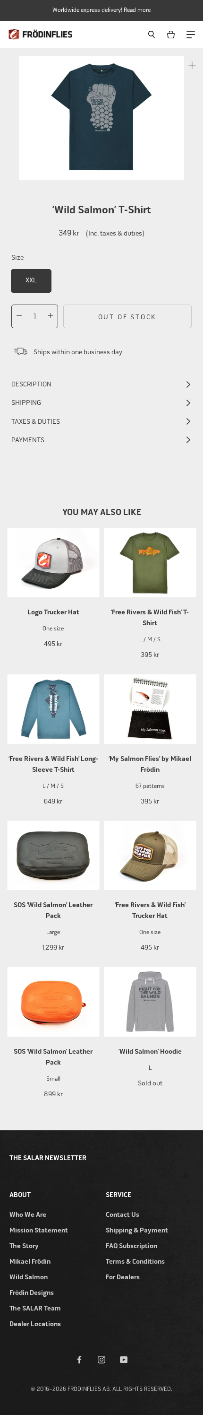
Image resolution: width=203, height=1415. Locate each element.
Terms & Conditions (135, 1262)
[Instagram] (101, 1359)
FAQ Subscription (131, 1246)
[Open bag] (173, 34)
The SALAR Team (35, 1308)
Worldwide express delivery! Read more (101, 10)
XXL (30, 280)
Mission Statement (38, 1230)
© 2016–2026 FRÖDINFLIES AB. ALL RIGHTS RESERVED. (101, 1389)
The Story (24, 1246)
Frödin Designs (31, 1293)
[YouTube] (123, 1359)
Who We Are (27, 1215)
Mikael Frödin (30, 1262)
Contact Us (122, 1215)
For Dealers (123, 1277)
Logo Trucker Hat (53, 612)
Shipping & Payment (137, 1230)
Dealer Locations (35, 1324)
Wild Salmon (28, 1277)
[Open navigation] (190, 34)
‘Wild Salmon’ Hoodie (150, 1052)
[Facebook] (79, 1359)
